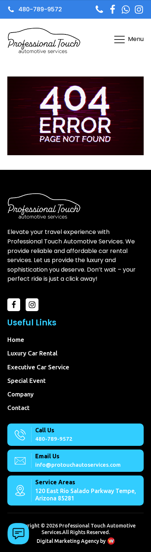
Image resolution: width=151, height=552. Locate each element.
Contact (18, 407)
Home (15, 339)
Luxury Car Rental (32, 353)
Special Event (26, 380)
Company (20, 394)
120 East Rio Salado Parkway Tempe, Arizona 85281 (85, 494)
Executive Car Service (38, 366)
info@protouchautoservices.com (78, 465)
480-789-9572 (54, 439)
